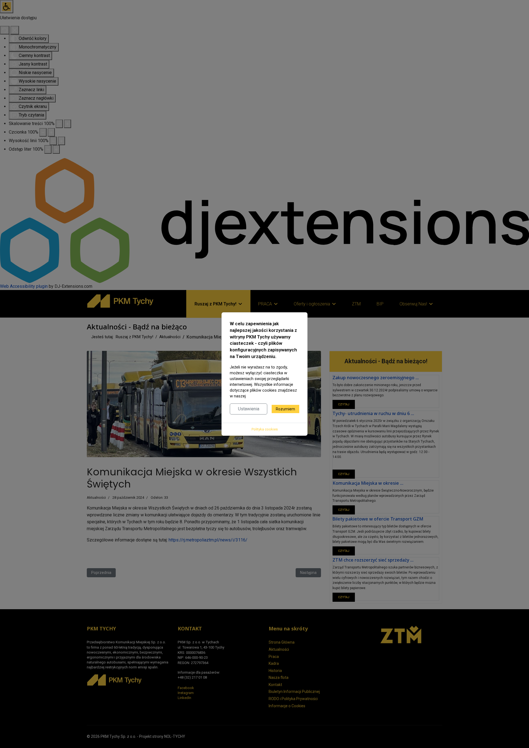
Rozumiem (285, 409)
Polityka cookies (265, 429)
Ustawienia (248, 408)
